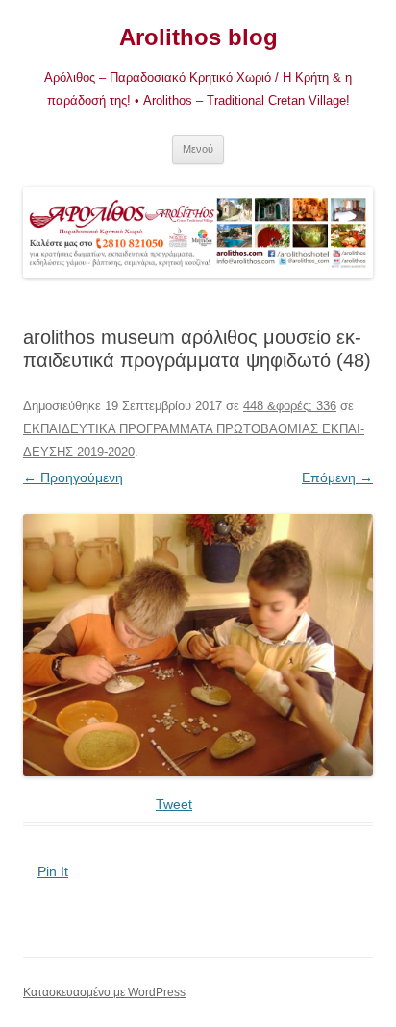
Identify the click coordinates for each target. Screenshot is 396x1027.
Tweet (174, 804)
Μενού (198, 149)
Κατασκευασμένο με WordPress (104, 992)
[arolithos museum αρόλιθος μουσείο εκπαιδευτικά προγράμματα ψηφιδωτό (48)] (198, 645)
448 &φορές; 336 (289, 406)
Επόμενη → (337, 477)
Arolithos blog (198, 37)
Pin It (52, 871)
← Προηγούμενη (73, 477)
